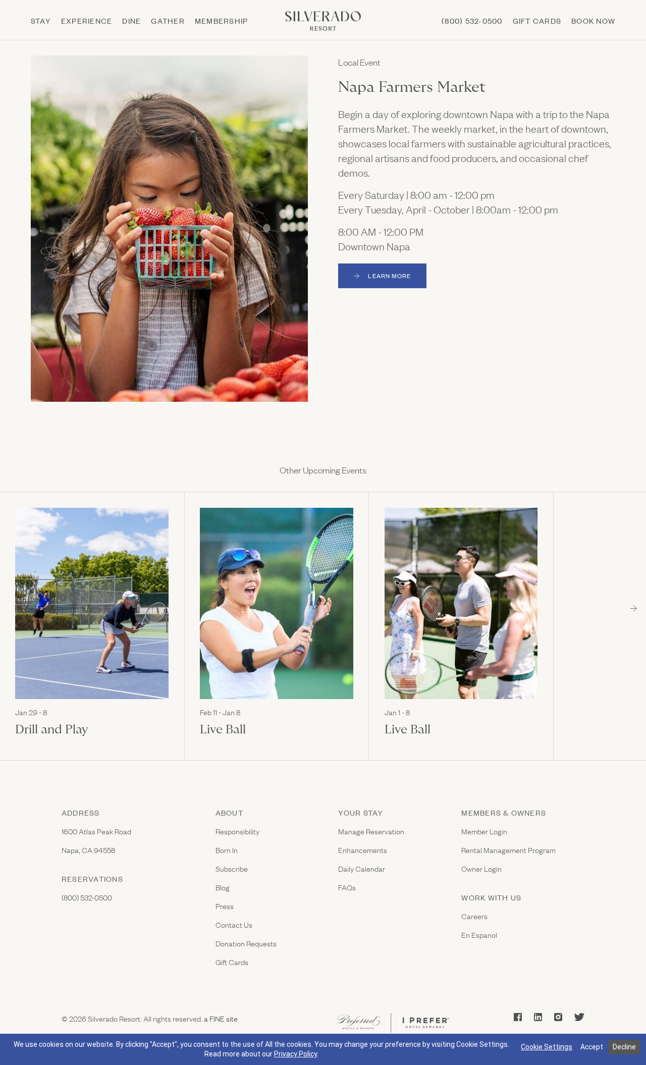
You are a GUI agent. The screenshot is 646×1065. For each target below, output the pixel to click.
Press (225, 905)
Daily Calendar (361, 868)
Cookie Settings (546, 1047)
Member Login (484, 831)
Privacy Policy (295, 1054)
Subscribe (232, 868)
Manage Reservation (371, 831)
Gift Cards (232, 961)
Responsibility (237, 831)
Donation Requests (246, 943)
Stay (41, 20)
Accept (591, 1047)
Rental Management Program (508, 849)
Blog (223, 887)
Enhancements (362, 849)
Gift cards (537, 20)
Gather (167, 20)
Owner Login (481, 868)
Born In (227, 849)
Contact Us (234, 924)
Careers (474, 916)
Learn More (397, 277)
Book (593, 20)
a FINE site (220, 1018)
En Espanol (479, 934)
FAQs (347, 887)
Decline (624, 1047)
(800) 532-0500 (472, 20)
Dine (131, 20)
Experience (86, 20)
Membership (221, 20)
